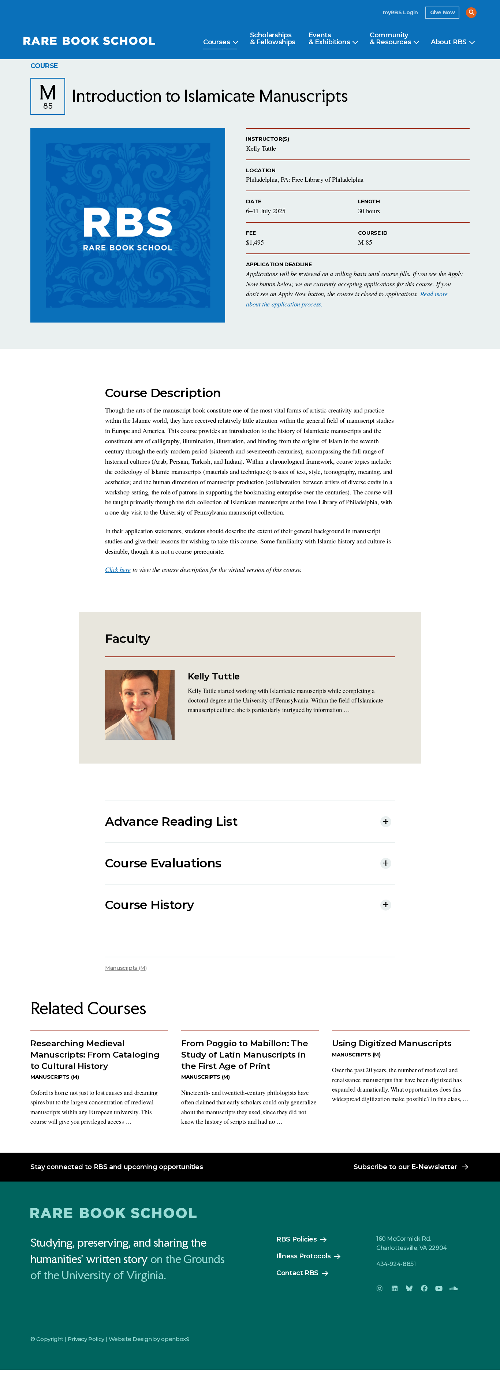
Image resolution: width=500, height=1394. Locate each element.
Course (44, 66)
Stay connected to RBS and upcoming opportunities (116, 1167)
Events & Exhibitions (329, 39)
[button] (471, 12)
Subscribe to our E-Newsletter (405, 1167)
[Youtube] (438, 1288)
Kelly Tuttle (214, 676)
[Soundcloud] (453, 1288)
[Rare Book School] (89, 42)
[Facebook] (423, 1288)
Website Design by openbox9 (149, 1338)
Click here (117, 569)
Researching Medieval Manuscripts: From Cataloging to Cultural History (95, 1054)
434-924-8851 (396, 1264)
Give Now (442, 12)
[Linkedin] (394, 1288)
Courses (216, 42)
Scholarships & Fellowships (272, 39)
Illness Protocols (303, 1256)
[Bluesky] (409, 1288)
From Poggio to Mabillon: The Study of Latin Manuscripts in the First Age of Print (244, 1054)
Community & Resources (390, 39)
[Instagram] (379, 1288)
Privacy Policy (86, 1338)
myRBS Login (400, 12)
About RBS (449, 42)
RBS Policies (296, 1239)
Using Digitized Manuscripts (392, 1043)
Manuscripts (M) (126, 968)
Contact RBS (297, 1273)
